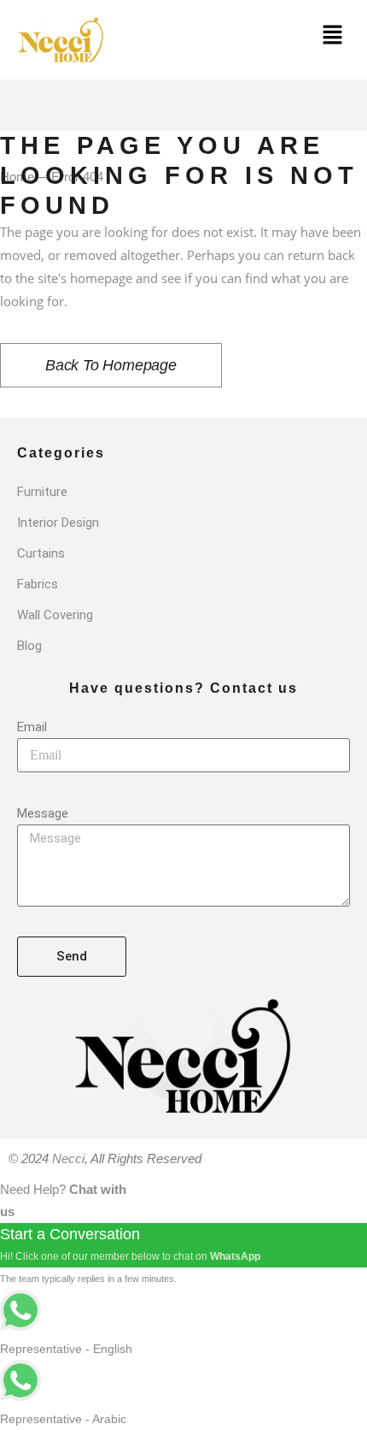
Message (42, 813)
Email (32, 727)
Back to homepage (111, 365)
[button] (333, 36)
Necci (68, 1158)
